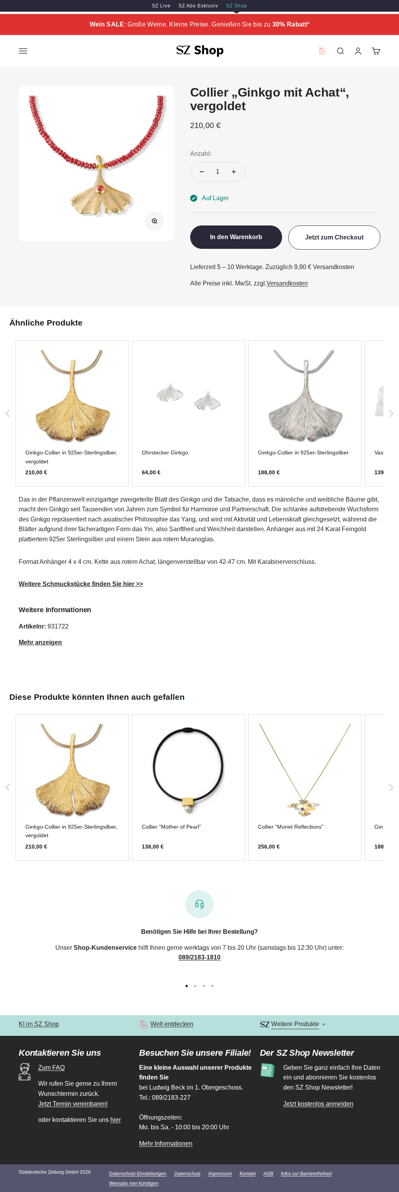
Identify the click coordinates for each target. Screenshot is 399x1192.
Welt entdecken (171, 1024)
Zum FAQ (51, 1067)
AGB (268, 1173)
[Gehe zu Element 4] (212, 986)
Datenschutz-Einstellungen (137, 1173)
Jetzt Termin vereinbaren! (73, 1103)
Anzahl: (200, 153)
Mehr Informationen (165, 1143)
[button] (8, 413)
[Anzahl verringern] (202, 171)
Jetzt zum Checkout (334, 237)
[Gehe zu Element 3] (204, 986)
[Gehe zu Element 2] (195, 986)
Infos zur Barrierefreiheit (306, 1173)
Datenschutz (187, 1173)
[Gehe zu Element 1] (186, 986)
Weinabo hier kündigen (134, 1183)
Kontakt (248, 1173)
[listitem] (72, 413)
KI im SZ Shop (39, 1024)
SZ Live (161, 6)
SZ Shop (236, 6)
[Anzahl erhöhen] (233, 171)
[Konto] (358, 51)
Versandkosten (287, 283)
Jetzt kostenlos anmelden (318, 1103)
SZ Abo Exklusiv (198, 6)
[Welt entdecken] (144, 1024)
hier (115, 1119)
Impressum (220, 1173)
